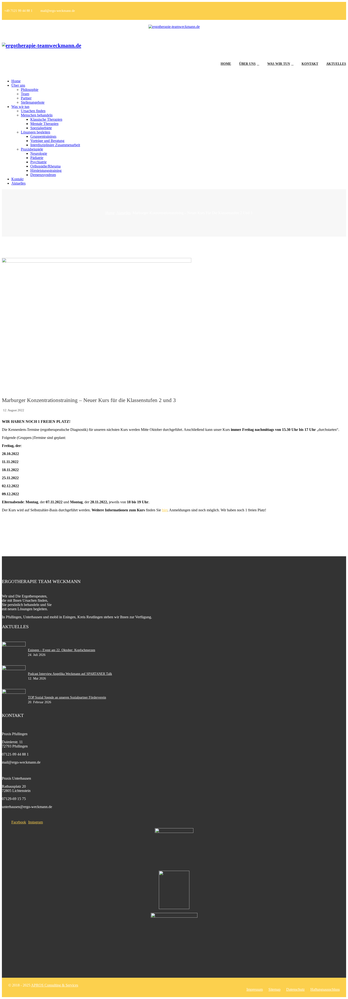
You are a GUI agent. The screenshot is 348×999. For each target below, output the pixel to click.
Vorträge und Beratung (47, 141)
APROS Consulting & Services (54, 985)
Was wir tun (278, 64)
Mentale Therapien (44, 124)
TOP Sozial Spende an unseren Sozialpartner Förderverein (67, 697)
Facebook (18, 822)
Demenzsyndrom (43, 175)
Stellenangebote (33, 102)
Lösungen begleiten (35, 132)
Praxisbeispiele (32, 149)
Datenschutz (295, 989)
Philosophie (29, 90)
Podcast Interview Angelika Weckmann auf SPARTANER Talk (70, 674)
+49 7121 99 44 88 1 (18, 11)
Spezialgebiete (41, 128)
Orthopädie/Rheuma (45, 166)
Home (226, 64)
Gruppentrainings (43, 136)
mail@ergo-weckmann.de (57, 11)
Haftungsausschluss (325, 989)
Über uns (247, 64)
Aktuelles (336, 64)
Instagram (35, 822)
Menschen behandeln (37, 115)
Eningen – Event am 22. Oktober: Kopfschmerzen (61, 650)
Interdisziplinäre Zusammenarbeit (55, 145)
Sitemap (274, 989)
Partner (26, 98)
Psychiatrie (38, 162)
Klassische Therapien (46, 119)
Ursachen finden (33, 111)
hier (164, 510)
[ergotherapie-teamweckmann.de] (174, 27)
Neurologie (38, 153)
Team (25, 94)
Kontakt (310, 64)
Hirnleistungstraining (46, 170)
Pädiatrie (36, 158)
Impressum (254, 989)
